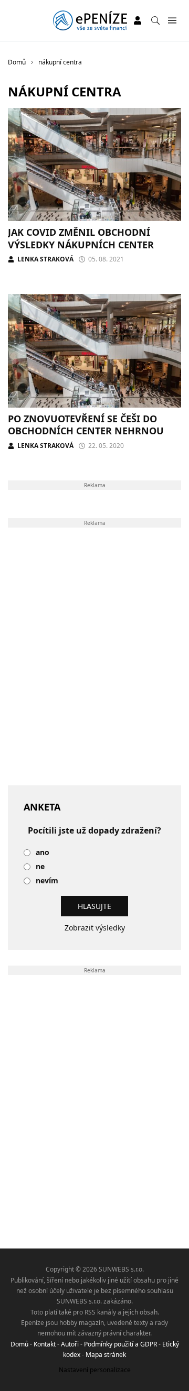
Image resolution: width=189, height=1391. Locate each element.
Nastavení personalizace (95, 1369)
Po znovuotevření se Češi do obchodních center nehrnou (86, 424)
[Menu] (172, 21)
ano (42, 852)
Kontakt (45, 1344)
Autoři (70, 1344)
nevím (47, 881)
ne (40, 866)
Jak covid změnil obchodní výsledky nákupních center (81, 238)
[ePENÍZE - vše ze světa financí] (90, 20)
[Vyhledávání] (155, 20)
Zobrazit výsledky (95, 928)
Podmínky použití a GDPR (120, 1344)
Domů (19, 1344)
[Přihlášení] (137, 20)
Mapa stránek (106, 1354)
